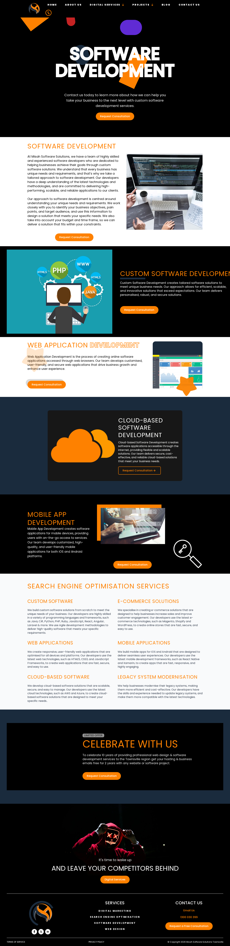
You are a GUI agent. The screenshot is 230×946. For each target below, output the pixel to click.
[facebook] (34, 931)
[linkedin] (48, 931)
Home (52, 4)
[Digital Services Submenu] (124, 5)
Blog (166, 4)
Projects (141, 4)
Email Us (189, 910)
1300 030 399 (189, 917)
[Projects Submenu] (154, 5)
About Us (73, 4)
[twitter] (41, 931)
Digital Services (105, 4)
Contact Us (189, 4)
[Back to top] (223, 939)
